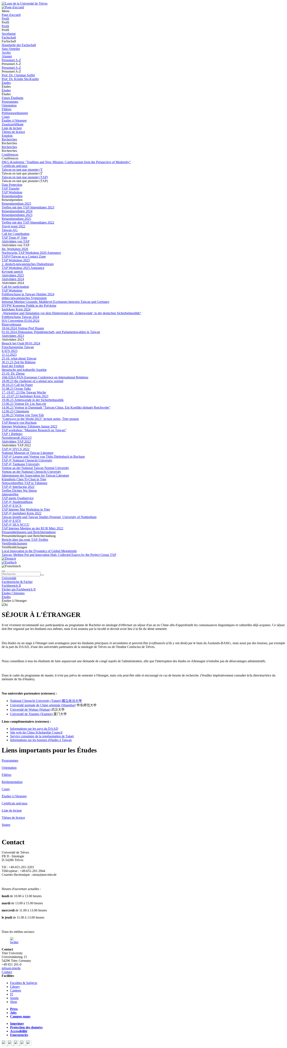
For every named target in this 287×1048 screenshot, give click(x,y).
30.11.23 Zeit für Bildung (19, 362)
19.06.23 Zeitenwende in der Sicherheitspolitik (33, 400)
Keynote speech (12, 271)
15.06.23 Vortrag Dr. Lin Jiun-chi (24, 403)
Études (6, 83)
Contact (7, 972)
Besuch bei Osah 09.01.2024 (21, 343)
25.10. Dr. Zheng (13, 373)
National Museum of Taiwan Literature (27, 453)
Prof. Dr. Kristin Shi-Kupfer (20, 79)
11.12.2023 (9, 354)
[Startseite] (24, 3)
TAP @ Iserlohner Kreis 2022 (21, 513)
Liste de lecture (12, 128)
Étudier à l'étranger (14, 120)
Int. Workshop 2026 (15, 249)
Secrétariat (9, 33)
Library (15, 986)
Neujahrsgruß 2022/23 (17, 437)
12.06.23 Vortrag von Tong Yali (23, 415)
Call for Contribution (15, 234)
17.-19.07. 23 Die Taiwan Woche (24, 392)
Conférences (10, 154)
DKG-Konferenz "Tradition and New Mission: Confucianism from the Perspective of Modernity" (66, 162)
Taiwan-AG (10, 230)
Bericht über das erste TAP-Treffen (25, 539)
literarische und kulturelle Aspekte (24, 369)
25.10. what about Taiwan (19, 358)
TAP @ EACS (11, 505)
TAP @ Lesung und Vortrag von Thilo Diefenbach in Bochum (43, 456)
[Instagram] (23, 1044)
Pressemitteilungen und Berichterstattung (29, 532)
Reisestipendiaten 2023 (17, 215)
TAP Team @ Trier (14, 237)
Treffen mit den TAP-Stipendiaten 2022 (28, 222)
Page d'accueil (11, 15)
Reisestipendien (12, 196)
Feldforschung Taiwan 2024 (20, 317)
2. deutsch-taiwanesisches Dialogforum (28, 264)
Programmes (10, 101)
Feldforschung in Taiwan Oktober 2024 (28, 294)
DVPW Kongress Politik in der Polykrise (29, 305)
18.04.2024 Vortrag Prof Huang (23, 328)
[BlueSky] (11, 1044)
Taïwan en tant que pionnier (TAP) (25, 177)
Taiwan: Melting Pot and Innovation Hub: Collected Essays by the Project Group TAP (59, 555)
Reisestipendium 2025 (16, 203)
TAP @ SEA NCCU (15, 524)
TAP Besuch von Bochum (19, 422)
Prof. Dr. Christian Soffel (18, 75)
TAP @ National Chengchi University (27, 460)
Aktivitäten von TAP (15, 241)
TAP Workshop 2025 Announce (23, 268)
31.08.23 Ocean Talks (16, 388)
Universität (9, 578)
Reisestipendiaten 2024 (17, 211)
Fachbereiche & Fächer (17, 582)
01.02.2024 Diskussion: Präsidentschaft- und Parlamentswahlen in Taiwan (51, 332)
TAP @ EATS (11, 521)
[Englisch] (9, 562)
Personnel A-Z (11, 60)
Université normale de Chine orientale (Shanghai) (43, 705)
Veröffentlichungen (14, 543)
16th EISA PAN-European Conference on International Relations (45, 377)
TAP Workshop (12, 192)
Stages (6, 824)
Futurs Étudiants (12, 98)
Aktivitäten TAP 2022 (16, 441)
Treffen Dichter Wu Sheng (19, 490)
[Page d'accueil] (13, 7)
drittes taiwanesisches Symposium (24, 298)
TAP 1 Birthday (12, 434)
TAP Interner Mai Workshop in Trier (26, 509)
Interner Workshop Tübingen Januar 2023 (29, 426)
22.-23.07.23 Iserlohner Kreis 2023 (25, 396)
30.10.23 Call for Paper (17, 385)
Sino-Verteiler (11, 49)
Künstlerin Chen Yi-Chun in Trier (24, 479)
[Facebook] (5, 1044)
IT (11, 994)
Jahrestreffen (10, 494)
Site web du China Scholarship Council (36, 732)
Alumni (7, 56)
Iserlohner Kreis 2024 (16, 309)
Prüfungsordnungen (15, 113)
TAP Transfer (11, 188)
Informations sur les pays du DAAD (34, 728)
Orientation (9, 105)
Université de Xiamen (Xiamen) (31, 714)
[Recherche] (42, 575)
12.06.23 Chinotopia (15, 411)
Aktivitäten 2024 (13, 279)
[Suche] (3, 571)
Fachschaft (9, 37)
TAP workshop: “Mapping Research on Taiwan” (34, 430)
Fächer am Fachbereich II (19, 589)
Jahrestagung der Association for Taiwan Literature (35, 475)
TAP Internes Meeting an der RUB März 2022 (32, 528)
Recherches (9, 139)
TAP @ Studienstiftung (17, 502)
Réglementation (12, 782)
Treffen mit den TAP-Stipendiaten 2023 (28, 207)
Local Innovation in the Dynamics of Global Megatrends (39, 551)
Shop (13, 1002)
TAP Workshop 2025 (16, 260)
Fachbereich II (11, 585)
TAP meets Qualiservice (18, 498)
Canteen (15, 990)
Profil (5, 18)
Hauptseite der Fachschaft (19, 45)
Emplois (7, 135)
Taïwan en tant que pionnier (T (22, 169)
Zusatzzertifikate (13, 124)
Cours (6, 117)
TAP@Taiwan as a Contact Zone (24, 256)
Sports (14, 998)
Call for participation (15, 286)
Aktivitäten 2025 (13, 275)
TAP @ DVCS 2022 (15, 449)
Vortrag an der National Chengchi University (31, 471)
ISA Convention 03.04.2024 (20, 320)
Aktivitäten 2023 (13, 336)
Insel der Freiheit (13, 366)
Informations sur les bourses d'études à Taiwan (41, 740)
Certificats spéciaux (15, 166)
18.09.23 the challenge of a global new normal (32, 381)
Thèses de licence (13, 132)
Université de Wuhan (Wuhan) (30, 709)
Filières (6, 109)
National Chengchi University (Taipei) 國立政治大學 (46, 701)
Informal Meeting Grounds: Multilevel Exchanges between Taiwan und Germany (55, 302)
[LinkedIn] (28, 1044)
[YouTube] (17, 1044)
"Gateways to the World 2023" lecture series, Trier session (40, 419)
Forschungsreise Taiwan (18, 347)
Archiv (6, 52)
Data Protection (12, 184)
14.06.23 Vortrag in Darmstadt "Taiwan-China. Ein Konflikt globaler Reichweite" (56, 407)
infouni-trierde (11, 968)
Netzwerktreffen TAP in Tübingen (24, 483)
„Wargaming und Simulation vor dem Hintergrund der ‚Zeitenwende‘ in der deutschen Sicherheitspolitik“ (71, 313)
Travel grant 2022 (13, 226)
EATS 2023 (9, 351)
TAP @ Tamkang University (21, 464)
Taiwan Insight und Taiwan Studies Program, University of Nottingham (49, 517)
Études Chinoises (13, 593)
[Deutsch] (9, 558)
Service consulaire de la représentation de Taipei (42, 736)
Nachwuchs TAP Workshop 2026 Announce (31, 252)
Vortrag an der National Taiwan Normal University (35, 468)
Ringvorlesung (11, 324)
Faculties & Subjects (23, 983)
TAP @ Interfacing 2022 (18, 487)
